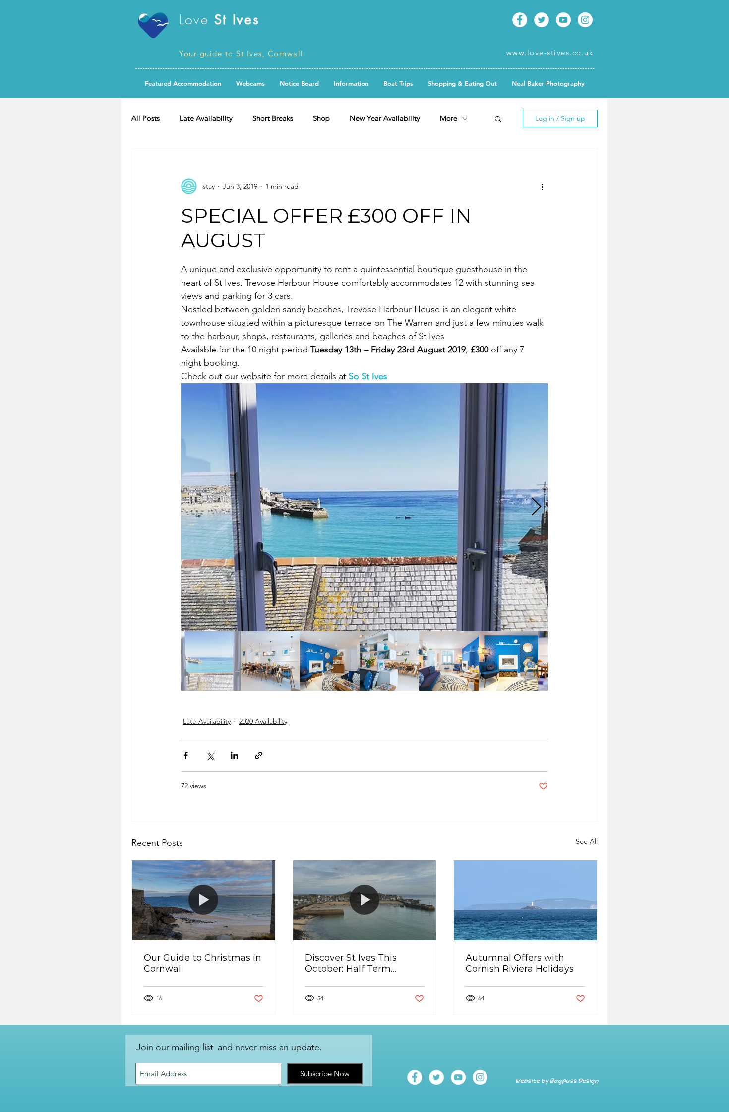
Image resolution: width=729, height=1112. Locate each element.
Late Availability (206, 118)
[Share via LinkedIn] (234, 755)
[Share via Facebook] (185, 755)
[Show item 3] (330, 661)
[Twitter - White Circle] (541, 19)
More (448, 118)
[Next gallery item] (536, 507)
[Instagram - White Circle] (585, 19)
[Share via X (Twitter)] (210, 755)
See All (587, 841)
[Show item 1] (211, 661)
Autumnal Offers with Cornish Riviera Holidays (520, 963)
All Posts (145, 118)
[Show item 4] (389, 661)
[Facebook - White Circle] (519, 19)
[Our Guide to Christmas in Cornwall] (203, 900)
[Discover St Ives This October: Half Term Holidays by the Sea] (364, 900)
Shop (321, 118)
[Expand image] (364, 507)
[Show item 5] (449, 661)
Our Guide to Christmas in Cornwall (202, 963)
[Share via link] (258, 755)
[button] (299, 83)
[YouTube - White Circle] (563, 19)
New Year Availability (385, 118)
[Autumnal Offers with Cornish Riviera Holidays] (525, 900)
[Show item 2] (270, 661)
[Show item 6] (508, 661)
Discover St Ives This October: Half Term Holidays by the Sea (351, 963)
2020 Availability (263, 721)
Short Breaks (272, 118)
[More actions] (542, 186)
